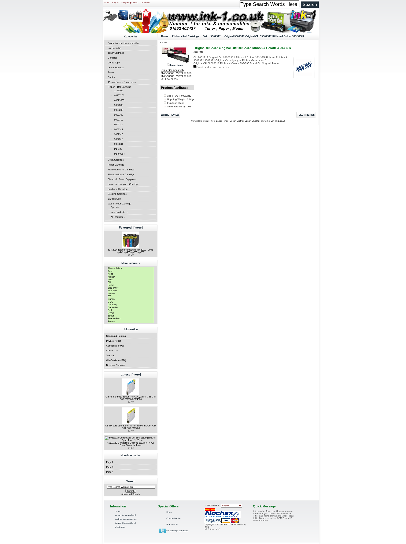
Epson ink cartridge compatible (123, 43)
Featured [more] (131, 227)
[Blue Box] (131, 290)
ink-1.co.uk (280, 121)
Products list (172, 524)
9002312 (117, 129)
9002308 (117, 110)
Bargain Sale (114, 198)
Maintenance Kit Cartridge (121, 169)
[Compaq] (131, 304)
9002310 (117, 119)
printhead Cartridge (118, 189)
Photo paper (216, 121)
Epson (233, 121)
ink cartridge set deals (177, 530)
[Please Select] (131, 268)
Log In (115, 2)
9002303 (117, 105)
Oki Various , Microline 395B (177, 76)
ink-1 (207, 527)
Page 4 (109, 472)
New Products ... (119, 212)
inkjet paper (120, 527)
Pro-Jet (271, 121)
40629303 (118, 100)
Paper (111, 72)
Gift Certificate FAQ (116, 360)
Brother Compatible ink (126, 519)
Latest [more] (131, 374)
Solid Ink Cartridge (117, 194)
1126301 (117, 90)
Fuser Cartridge (116, 164)
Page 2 (109, 462)
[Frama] (131, 321)
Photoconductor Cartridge (121, 174)
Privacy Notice (113, 341)
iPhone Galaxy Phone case (122, 82)
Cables (111, 77)
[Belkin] (131, 285)
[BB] (131, 282)
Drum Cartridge (116, 160)
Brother (240, 121)
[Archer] (131, 276)
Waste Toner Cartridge (119, 203)
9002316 (117, 139)
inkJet (264, 121)
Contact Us (112, 350)
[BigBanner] (131, 287)
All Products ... (118, 217)
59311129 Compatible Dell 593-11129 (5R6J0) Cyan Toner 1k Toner (130, 444)
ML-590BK (118, 153)
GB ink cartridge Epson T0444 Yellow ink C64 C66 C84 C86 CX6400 (130, 426)
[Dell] (131, 310)
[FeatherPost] (131, 318)
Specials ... (116, 207)
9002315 (117, 134)
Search (130, 481)
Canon (248, 121)
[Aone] (131, 274)
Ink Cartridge (114, 48)
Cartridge (112, 57)
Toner (225, 121)
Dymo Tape (114, 62)
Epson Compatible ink (125, 515)
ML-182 (117, 149)
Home (107, 2)
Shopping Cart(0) (129, 2)
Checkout (145, 2)
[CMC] (131, 301)
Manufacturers (130, 263)
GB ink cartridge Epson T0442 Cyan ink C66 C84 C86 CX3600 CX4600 (131, 397)
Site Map (110, 355)
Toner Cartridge (116, 53)
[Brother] (131, 293)
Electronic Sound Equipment (122, 179)
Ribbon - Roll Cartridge (119, 87)
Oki (205, 36)
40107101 (118, 95)
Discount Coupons (115, 365)
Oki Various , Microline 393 (176, 73)
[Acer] (131, 271)
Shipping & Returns (116, 336)
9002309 (117, 115)
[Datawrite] (131, 307)
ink (207, 121)
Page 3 (109, 467)
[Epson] (131, 315)
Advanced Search (130, 494)
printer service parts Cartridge (123, 184)
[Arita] (131, 279)
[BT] (131, 296)
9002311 (117, 124)
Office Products (116, 67)
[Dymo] (131, 313)
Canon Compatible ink (125, 523)
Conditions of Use (115, 345)
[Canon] (131, 299)
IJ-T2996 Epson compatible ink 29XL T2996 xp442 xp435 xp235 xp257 (130, 251)
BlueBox (256, 121)
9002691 (117, 144)
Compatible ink (173, 518)
